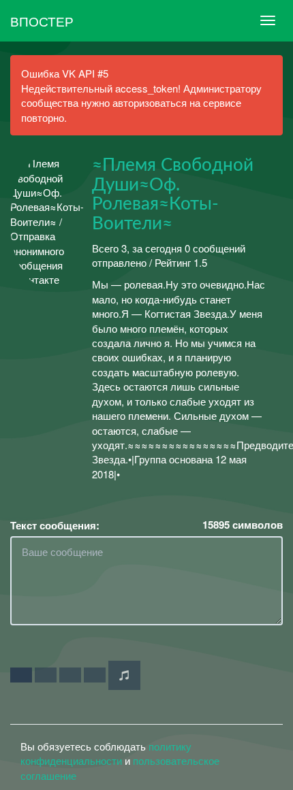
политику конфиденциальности (105, 753)
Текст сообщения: (54, 526)
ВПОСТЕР (42, 21)
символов (242, 525)
